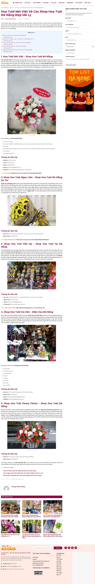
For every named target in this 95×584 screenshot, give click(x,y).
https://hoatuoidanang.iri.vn (16, 169)
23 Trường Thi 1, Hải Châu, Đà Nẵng (15, 569)
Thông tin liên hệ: (7, 37)
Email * (67, 30)
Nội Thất (87, 2)
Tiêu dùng (59, 572)
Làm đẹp (45, 2)
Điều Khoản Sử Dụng (38, 563)
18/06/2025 (20, 18)
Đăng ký (58, 548)
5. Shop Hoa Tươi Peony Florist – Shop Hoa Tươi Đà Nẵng (17, 49)
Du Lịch (53, 2)
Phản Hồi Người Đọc (38, 565)
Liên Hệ (35, 559)
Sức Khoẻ (79, 2)
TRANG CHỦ (18, 2)
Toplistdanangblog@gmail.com (13, 566)
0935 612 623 (13, 563)
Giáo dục (62, 2)
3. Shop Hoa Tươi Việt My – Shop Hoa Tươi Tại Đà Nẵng (16, 42)
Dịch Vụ (58, 574)
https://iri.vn (28, 169)
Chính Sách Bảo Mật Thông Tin (41, 561)
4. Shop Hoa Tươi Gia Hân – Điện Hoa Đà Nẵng (14, 46)
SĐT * (66, 37)
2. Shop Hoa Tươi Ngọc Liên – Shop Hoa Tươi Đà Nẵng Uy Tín (18, 39)
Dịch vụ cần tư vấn (70, 43)
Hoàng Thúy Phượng (10, 18)
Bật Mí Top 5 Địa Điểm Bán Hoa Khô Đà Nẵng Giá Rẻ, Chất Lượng (22, 475)
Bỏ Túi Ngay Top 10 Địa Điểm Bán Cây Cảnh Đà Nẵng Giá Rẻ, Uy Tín (23, 473)
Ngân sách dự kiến (70, 50)
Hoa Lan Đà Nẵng (35, 307)
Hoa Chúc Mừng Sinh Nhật (24, 173)
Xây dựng (58, 568)
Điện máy (70, 2)
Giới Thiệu (35, 557)
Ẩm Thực (27, 2)
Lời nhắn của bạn (69, 56)
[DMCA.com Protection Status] (38, 573)
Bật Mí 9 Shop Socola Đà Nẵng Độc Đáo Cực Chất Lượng (19, 470)
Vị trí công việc (69, 24)
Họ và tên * (68, 18)
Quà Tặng (26, 18)
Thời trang (36, 2)
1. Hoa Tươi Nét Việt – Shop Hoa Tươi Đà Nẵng (14, 35)
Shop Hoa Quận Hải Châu (27, 239)
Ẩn (34, 32)
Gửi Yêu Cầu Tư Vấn (70, 65)
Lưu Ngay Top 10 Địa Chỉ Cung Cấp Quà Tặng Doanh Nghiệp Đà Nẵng (31, 536)
